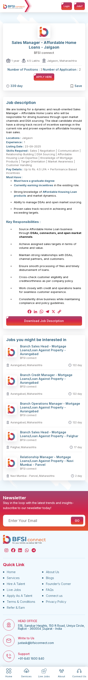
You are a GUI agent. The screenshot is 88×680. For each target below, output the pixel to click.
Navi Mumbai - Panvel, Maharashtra (32, 475)
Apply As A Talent (19, 596)
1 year (15, 60)
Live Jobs (14, 590)
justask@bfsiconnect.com (36, 642)
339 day (16, 86)
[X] (53, 311)
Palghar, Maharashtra (23, 447)
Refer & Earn (16, 608)
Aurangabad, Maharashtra (26, 365)
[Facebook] (29, 311)
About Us (52, 572)
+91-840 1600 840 (31, 658)
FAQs (50, 590)
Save (78, 86)
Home (11, 572)
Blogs (50, 578)
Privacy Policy (56, 602)
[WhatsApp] (41, 311)
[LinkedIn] (35, 311)
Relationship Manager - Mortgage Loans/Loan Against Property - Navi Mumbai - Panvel (46, 460)
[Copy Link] (59, 311)
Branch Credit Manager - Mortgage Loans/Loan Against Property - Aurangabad (46, 378)
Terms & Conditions (21, 602)
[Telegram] (47, 311)
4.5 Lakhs (33, 60)
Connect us (54, 596)
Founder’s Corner (58, 584)
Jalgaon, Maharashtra (62, 60)
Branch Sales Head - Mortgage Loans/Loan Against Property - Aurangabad (43, 350)
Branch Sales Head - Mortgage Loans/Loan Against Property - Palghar (49, 434)
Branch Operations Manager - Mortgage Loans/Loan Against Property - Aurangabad (50, 407)
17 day (78, 447)
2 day (78, 475)
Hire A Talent (16, 584)
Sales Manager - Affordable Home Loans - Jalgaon (44, 44)
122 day (77, 365)
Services (13, 578)
